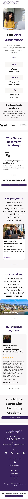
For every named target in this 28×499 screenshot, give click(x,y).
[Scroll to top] (25, 492)
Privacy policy (14, 470)
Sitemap (15, 485)
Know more (7, 257)
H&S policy (15, 479)
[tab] (12, 57)
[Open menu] (23, 3)
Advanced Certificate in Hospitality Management (13, 242)
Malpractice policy (15, 476)
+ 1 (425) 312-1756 (14, 465)
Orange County (10, 312)
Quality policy (14, 473)
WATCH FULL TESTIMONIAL (11, 383)
